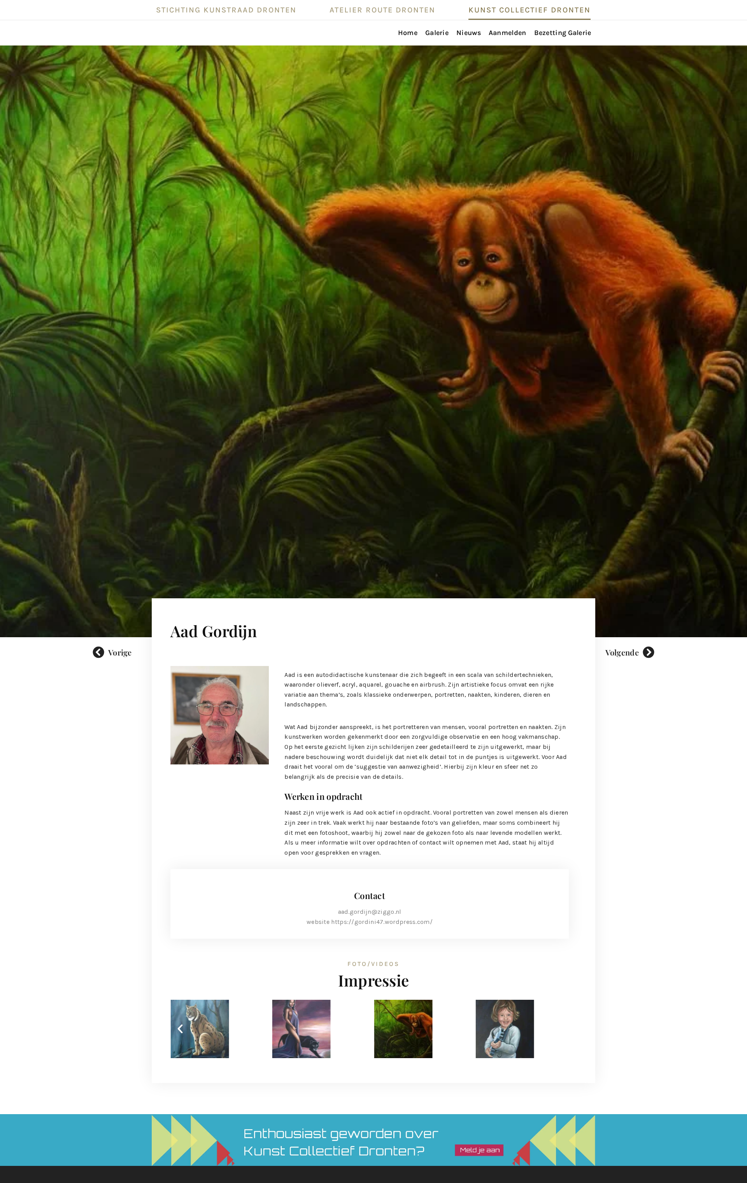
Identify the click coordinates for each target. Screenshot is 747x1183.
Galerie (437, 32)
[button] (180, 1029)
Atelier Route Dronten (382, 9)
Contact (369, 895)
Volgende (622, 652)
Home (407, 32)
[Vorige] (98, 652)
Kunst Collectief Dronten (529, 9)
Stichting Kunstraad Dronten (226, 9)
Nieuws (468, 32)
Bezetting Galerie (562, 32)
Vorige (120, 652)
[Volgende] (648, 652)
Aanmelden (507, 32)
